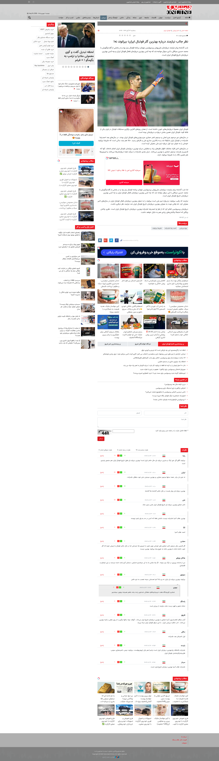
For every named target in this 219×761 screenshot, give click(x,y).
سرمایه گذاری (124, 182)
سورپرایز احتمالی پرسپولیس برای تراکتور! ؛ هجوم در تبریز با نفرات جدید (163, 369)
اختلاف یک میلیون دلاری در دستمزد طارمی (172, 361)
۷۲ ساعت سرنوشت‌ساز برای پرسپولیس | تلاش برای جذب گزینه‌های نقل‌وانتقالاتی (159, 358)
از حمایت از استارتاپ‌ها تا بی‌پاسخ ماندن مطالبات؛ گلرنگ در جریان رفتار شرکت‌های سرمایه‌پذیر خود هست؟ (69, 332)
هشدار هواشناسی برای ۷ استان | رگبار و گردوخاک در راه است (165, 23)
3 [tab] (82, 67)
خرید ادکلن (37, 41)
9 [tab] (65, 67)
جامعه (146, 17)
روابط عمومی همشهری (133, 2)
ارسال (101, 438)
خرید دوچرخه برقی (48, 61)
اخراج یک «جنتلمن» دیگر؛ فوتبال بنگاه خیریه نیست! (169, 396)
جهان (160, 17)
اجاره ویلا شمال (49, 41)
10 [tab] (63, 67)
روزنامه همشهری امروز (184, 2)
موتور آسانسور (49, 33)
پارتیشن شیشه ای (48, 77)
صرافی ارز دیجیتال (48, 69)
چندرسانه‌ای (87, 17)
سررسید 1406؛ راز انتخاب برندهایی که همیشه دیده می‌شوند (69, 281)
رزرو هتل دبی (49, 85)
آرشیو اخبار (177, 17)
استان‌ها (96, 17)
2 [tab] (85, 67)
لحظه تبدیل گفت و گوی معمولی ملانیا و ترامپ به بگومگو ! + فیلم (79, 56)
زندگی (128, 17)
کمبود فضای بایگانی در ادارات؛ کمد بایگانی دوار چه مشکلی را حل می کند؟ (69, 271)
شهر (140, 17)
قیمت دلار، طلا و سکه (179, 740)
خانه (186, 17)
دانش (122, 17)
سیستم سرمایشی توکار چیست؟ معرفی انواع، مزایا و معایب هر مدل (70, 306)
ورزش (104, 17)
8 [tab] (68, 67)
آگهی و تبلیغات (157, 2)
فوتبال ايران (167, 31)
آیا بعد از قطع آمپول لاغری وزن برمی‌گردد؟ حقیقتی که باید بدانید (69, 341)
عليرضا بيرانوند (157, 228)
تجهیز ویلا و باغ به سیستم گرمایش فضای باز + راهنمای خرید (69, 245)
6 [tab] (74, 67)
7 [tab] (71, 67)
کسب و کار (70, 17)
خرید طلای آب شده (47, 49)
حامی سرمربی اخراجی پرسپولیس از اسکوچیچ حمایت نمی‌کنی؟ (165, 392)
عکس (78, 17)
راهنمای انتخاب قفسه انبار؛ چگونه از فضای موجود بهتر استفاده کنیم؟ (69, 233)
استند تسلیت (38, 53)
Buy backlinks (39, 65)
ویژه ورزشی (183, 228)
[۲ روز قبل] (88, 248)
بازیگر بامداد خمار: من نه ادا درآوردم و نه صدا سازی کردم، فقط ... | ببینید (69, 98)
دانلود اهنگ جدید (48, 81)
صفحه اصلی (184, 31)
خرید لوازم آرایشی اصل (46, 45)
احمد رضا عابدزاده (170, 228)
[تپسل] (107, 158)
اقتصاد (153, 17)
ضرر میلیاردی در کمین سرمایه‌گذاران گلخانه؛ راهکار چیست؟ (71, 259)
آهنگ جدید (50, 57)
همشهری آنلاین (178, 9)
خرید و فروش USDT (47, 29)
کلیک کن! (76, 143)
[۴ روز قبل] (88, 344)
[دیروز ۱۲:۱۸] (88, 236)
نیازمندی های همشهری (169, 2)
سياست (168, 17)
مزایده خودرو (49, 53)
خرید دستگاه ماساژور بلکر (45, 37)
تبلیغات (184, 743)
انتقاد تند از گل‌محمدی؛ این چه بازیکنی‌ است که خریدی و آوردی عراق (164, 350)
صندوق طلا (50, 73)
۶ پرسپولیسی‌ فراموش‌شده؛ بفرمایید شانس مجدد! (169, 399)
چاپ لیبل (51, 65)
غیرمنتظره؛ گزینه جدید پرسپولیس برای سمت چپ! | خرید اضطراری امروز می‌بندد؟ (159, 373)
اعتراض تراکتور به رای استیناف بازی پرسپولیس (171, 388)
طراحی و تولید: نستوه (108, 757)
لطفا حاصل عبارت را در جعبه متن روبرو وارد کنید (172, 430)
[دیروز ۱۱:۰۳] (88, 99)
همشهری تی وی (145, 2)
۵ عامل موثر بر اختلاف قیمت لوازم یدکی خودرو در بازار (69, 317)
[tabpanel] (76, 44)
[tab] (173, 344)
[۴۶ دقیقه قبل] (76, 35)
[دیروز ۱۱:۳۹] (88, 87)
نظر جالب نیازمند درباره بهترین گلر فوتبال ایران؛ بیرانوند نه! (151, 41)
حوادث (61, 17)
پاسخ (102, 455)
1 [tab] (88, 67)
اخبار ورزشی (176, 31)
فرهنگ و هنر (112, 17)
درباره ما (184, 737)
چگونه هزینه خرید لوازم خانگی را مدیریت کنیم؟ (69, 293)
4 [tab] (79, 67)
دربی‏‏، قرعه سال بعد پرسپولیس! (175, 384)
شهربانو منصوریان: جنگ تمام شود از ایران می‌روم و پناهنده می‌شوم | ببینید (69, 86)
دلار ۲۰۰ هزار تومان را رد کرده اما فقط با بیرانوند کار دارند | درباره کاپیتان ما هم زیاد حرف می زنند (154, 365)
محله (134, 17)
